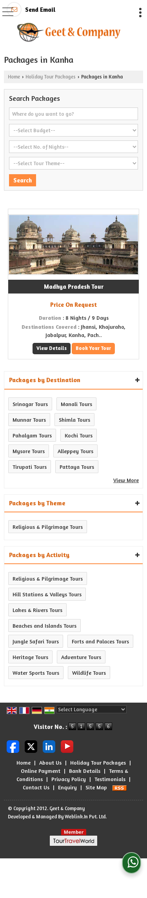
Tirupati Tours (30, 466)
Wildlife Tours (89, 672)
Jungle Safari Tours (36, 641)
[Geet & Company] (68, 32)
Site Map (96, 787)
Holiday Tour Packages (50, 77)
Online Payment (40, 770)
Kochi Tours (79, 435)
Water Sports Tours (36, 672)
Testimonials (109, 779)
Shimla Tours (74, 419)
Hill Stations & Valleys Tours (47, 594)
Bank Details (84, 770)
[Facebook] (13, 746)
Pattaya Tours (77, 466)
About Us (50, 762)
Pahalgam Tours (32, 435)
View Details (51, 348)
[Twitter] (31, 746)
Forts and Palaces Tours (100, 641)
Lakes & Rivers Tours (37, 610)
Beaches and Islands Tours (44, 625)
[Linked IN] (49, 746)
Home (14, 77)
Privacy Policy (68, 779)
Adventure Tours (81, 657)
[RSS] (120, 787)
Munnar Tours (29, 419)
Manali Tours (76, 404)
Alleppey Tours (75, 451)
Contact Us (36, 787)
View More (126, 480)
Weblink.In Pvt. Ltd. (86, 817)
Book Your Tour (93, 348)
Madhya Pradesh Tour (73, 286)
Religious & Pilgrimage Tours (48, 526)
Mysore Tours (29, 451)
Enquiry (67, 787)
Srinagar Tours (30, 404)
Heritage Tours (30, 657)
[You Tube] (67, 746)
